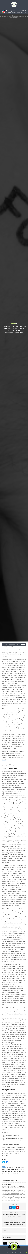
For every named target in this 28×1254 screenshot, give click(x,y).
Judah (16, 1176)
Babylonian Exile (10, 1169)
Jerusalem (15, 1173)
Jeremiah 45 (10, 1173)
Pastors (21, 1176)
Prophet (3, 1178)
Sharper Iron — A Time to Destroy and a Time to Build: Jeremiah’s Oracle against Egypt (14, 1223)
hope (15, 1171)
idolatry (19, 1171)
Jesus (20, 1173)
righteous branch (6, 1180)
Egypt (3, 1171)
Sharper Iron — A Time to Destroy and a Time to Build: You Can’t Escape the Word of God (14, 1215)
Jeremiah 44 (4, 1173)
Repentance (14, 1178)
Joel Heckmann (11, 1176)
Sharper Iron (14, 323)
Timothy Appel (14, 1180)
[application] (14, 644)
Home (13, 15)
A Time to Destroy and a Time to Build (15, 1167)
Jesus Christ (4, 1176)
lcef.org (4, 759)
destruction (21, 1169)
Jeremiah (24, 1171)
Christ (16, 1169)
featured (10, 1171)
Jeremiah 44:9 (8, 1136)
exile (6, 1171)
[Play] (3, 644)
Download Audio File (7, 647)
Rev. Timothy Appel (9, 332)
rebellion (9, 1178)
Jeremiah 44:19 (9, 1139)
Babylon (3, 1169)
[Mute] (20, 644)
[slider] (23, 644)
